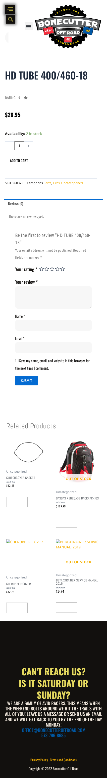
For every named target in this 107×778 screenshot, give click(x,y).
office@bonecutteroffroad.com (53, 730)
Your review (26, 282)
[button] (29, 26)
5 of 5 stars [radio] (62, 269)
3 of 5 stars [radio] (52, 269)
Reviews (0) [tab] (15, 203)
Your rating (26, 269)
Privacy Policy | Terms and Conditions (53, 759)
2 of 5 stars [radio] (47, 269)
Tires (56, 183)
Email (19, 338)
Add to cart (19, 160)
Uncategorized (72, 183)
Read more (66, 522)
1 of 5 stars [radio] (41, 269)
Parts (47, 183)
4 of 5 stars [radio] (57, 269)
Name (20, 316)
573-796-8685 (53, 735)
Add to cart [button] (17, 501)
